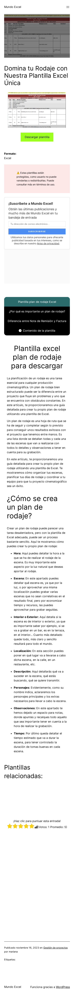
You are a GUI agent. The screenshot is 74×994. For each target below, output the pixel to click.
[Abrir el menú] (68, 7)
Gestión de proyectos (55, 947)
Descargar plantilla (37, 137)
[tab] (37, 302)
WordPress (63, 987)
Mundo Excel (12, 7)
